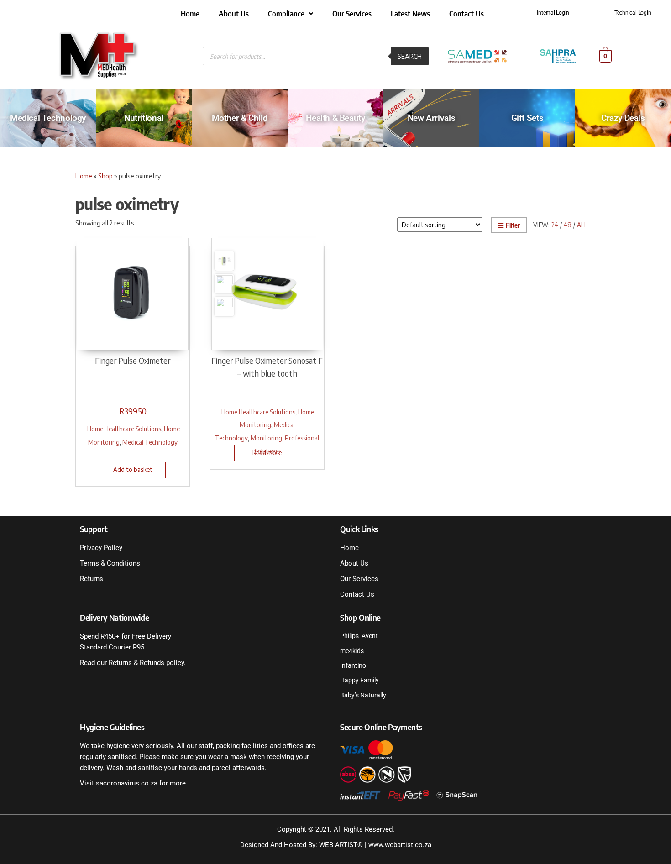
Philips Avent (359, 635)
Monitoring (266, 438)
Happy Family (359, 680)
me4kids (352, 651)
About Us (234, 13)
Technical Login (632, 13)
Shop (105, 176)
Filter (513, 225)
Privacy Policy (101, 548)
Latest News (410, 13)
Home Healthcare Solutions (124, 428)
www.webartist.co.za (399, 845)
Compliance (286, 13)
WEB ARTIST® (341, 845)
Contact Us (466, 13)
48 (567, 225)
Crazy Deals (623, 118)
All (582, 225)
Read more (267, 452)
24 (554, 225)
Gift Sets (527, 118)
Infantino (353, 665)
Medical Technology (48, 118)
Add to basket (132, 469)
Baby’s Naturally (363, 695)
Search (410, 56)
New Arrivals (431, 118)
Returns (91, 579)
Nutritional (143, 118)
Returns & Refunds (135, 663)
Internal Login (553, 13)
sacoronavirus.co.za (126, 783)
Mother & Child (240, 118)
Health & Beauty (335, 118)
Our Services (352, 13)
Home (190, 13)
